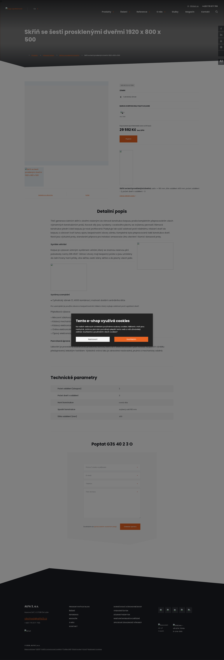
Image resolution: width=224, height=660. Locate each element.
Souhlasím (131, 339)
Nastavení (92, 339)
